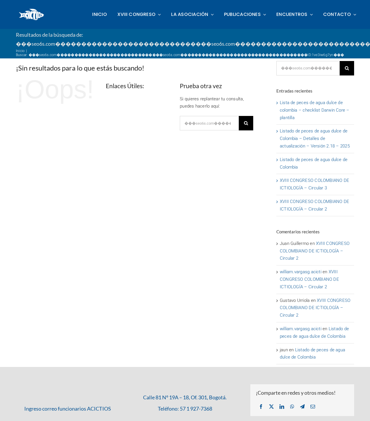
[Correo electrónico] (313, 407)
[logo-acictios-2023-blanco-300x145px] (32, 10)
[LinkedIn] (282, 407)
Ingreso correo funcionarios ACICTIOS (67, 408)
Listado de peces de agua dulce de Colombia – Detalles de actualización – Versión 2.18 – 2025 (315, 138)
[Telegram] (302, 407)
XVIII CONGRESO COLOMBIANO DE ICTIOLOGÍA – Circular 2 (314, 251)
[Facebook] (261, 407)
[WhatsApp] (292, 407)
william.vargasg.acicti (300, 271)
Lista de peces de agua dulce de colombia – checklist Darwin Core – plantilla (314, 110)
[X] (271, 407)
